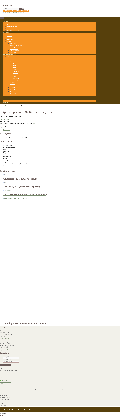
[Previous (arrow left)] (0, 415)
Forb (33, 123)
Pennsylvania (16, 78)
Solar (8, 38)
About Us (5, 21)
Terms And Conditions (5, 382)
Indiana (15, 65)
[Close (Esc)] (5, 413)
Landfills (9, 34)
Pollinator (12, 86)
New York (15, 75)
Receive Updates (5, 365)
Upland (11, 91)
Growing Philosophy (12, 26)
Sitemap (2, 383)
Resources (6, 99)
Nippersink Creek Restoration (17, 45)
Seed (8, 56)
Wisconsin (15, 80)
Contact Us (6, 102)
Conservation (13, 62)
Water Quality (10, 39)
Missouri (15, 73)
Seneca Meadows (14, 50)
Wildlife (12, 95)
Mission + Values (11, 23)
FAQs (4, 97)
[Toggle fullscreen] (2, 413)
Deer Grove (13, 43)
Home (2, 106)
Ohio (14, 76)
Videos (8, 101)
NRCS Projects (14, 49)
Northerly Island (14, 47)
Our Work (6, 32)
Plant (6, 106)
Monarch (12, 84)
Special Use (13, 89)
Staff (8, 28)
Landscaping (13, 82)
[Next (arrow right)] (2, 415)
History (8, 25)
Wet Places (13, 93)
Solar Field (12, 87)
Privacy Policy (5, 380)
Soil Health (9, 36)
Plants (8, 58)
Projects (9, 41)
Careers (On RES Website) (13, 30)
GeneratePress (33, 410)
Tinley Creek (13, 52)
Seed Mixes (10, 60)
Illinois (14, 63)
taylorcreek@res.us (5, 338)
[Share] (4, 413)
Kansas (15, 69)
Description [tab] (6, 130)
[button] (4, 119)
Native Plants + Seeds (9, 54)
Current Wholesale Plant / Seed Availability (16, 10)
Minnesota (16, 71)
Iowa (14, 67)
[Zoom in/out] (0, 413)
